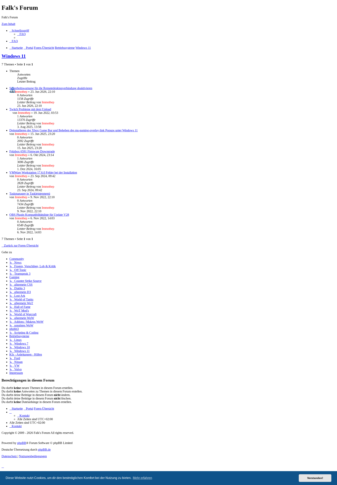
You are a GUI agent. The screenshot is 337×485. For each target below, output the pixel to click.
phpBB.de (44, 449)
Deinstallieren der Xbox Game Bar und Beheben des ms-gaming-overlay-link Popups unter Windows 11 (73, 130)
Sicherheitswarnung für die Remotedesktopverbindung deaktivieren (50, 88)
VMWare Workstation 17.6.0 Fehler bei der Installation (43, 172)
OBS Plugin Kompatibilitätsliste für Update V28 (39, 214)
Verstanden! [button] (315, 478)
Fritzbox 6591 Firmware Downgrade (32, 151)
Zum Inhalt (8, 24)
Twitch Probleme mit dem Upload (30, 109)
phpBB (21, 443)
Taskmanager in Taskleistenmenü (29, 193)
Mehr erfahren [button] (142, 478)
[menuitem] (21, 34)
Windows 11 (14, 56)
